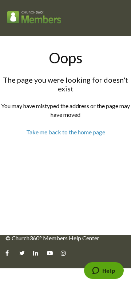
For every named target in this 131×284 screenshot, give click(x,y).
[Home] (34, 18)
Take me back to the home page (65, 132)
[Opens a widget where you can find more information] (104, 271)
